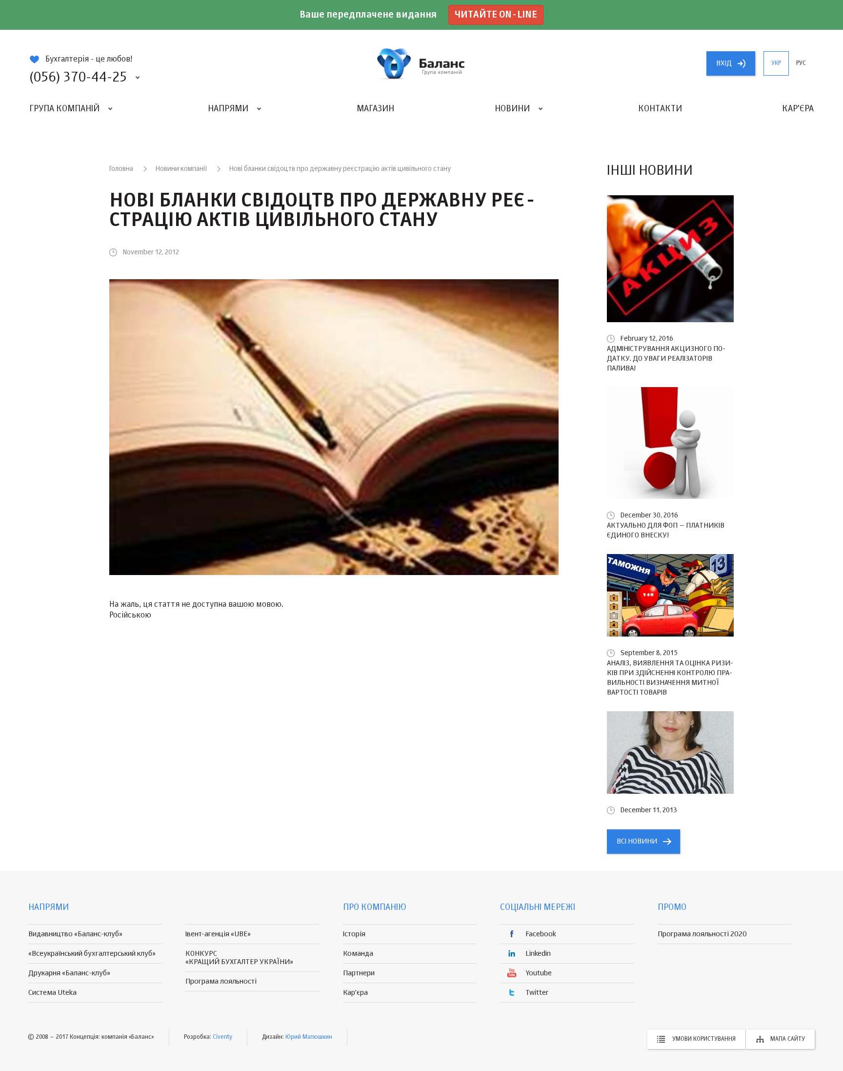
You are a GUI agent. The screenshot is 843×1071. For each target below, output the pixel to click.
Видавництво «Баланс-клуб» (75, 934)
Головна (121, 168)
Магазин (375, 108)
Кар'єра (798, 108)
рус (801, 63)
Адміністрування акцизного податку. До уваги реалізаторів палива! (666, 358)
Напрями (228, 108)
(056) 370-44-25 (78, 77)
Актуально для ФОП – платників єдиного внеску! (665, 530)
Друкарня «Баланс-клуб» (69, 973)
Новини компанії (181, 168)
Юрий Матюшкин (308, 1037)
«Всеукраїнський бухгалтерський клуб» (92, 953)
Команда (358, 953)
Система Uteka (52, 992)
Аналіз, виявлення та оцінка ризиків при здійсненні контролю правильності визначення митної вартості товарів (670, 677)
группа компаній (421, 63)
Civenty (222, 1037)
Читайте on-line (496, 15)
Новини (512, 108)
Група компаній (64, 108)
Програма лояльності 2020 (702, 934)
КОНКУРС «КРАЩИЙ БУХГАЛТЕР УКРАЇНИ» (239, 958)
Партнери (359, 973)
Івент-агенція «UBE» (218, 934)
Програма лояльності (221, 981)
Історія (354, 934)
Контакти (660, 108)
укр (776, 63)
